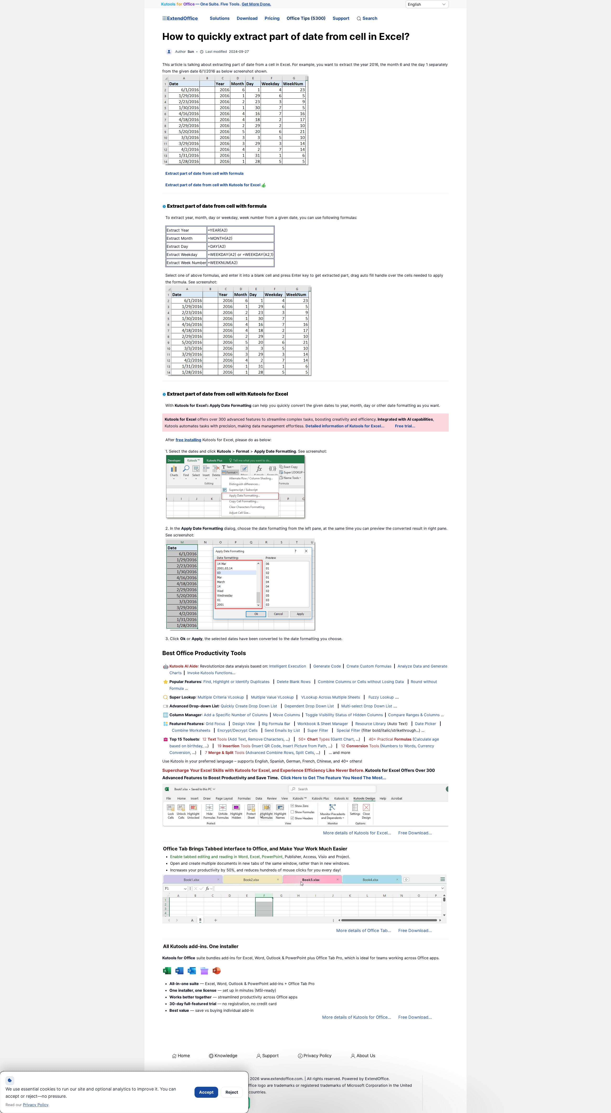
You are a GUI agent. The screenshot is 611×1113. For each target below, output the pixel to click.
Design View (243, 723)
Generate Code (327, 666)
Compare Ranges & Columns (414, 714)
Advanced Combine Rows (270, 752)
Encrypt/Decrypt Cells (237, 730)
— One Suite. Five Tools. (216, 4)
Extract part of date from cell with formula (204, 173)
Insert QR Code (267, 745)
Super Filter (317, 730)
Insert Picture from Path (304, 745)
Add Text (237, 739)
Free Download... (415, 832)
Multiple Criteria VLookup (221, 697)
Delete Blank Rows (294, 681)
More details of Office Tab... (363, 930)
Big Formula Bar (276, 723)
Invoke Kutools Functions (209, 672)
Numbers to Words (399, 745)
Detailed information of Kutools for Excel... (345, 426)
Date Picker (425, 723)
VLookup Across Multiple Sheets (330, 697)
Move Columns (286, 714)
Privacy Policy (318, 1055)
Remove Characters (266, 739)
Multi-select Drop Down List (366, 706)
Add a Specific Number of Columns (236, 714)
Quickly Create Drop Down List (249, 706)
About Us (366, 1055)
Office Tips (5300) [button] (306, 18)
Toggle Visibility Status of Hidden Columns (344, 714)
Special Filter (348, 730)
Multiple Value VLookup (272, 697)
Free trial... (405, 426)
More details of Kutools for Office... (356, 1017)
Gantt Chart (343, 739)
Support (341, 18)
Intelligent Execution (287, 666)
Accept (206, 1092)
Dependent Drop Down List (309, 706)
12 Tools (214, 739)
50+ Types (314, 739)
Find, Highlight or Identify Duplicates (236, 681)
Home (184, 1055)
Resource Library (370, 723)
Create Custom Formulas (369, 666)
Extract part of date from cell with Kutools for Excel (213, 184)
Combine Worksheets (191, 730)
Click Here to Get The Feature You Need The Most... (333, 777)
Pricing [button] (272, 18)
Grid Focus (215, 723)
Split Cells (305, 752)
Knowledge (226, 1055)
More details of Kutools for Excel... (357, 832)
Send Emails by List (282, 730)
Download (247, 18)
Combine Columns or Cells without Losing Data (361, 681)
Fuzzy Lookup (381, 697)
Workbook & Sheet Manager (322, 723)
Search (370, 18)
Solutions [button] (220, 18)
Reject (232, 1092)
